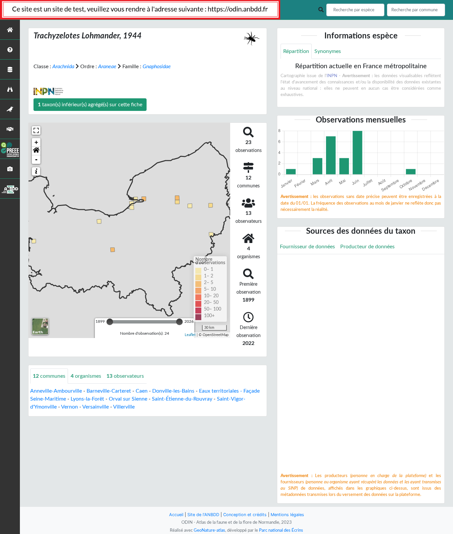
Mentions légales (287, 514)
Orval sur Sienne (128, 399)
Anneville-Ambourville (56, 391)
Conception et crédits (245, 514)
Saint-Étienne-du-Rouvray (182, 399)
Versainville (95, 407)
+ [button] (36, 142)
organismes (86, 376)
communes (49, 376)
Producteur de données (367, 246)
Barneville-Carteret (109, 391)
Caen (142, 391)
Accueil (176, 514)
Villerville (124, 407)
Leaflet (190, 335)
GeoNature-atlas (209, 530)
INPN (332, 76)
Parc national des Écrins (281, 530)
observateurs (125, 376)
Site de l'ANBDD (203, 514)
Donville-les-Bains (173, 391)
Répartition (296, 51)
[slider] (109, 321)
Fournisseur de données (307, 246)
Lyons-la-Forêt (87, 399)
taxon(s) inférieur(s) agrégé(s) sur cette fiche (90, 104)
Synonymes (327, 51)
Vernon (69, 407)
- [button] (36, 159)
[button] (36, 151)
